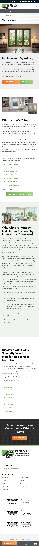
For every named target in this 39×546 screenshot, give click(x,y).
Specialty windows (12, 185)
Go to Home (7, 16)
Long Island (10, 384)
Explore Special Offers (18, 194)
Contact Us (11, 543)
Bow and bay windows (13, 168)
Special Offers (24, 477)
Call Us (25, 82)
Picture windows (12, 178)
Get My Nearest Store (11, 469)
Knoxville (9, 397)
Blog (21, 483)
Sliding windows (11, 181)
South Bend (10, 408)
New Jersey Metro (12, 380)
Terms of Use (27, 537)
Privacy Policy (18, 537)
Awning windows (11, 171)
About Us (5, 489)
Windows (5, 477)
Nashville (9, 401)
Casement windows (13, 164)
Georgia (9, 387)
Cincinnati (9, 394)
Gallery (4, 483)
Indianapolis (10, 404)
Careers (22, 480)
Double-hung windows (13, 175)
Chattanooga (10, 411)
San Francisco (11, 391)
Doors (4, 480)
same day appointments (27, 1)
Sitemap (10, 537)
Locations (5, 486)
